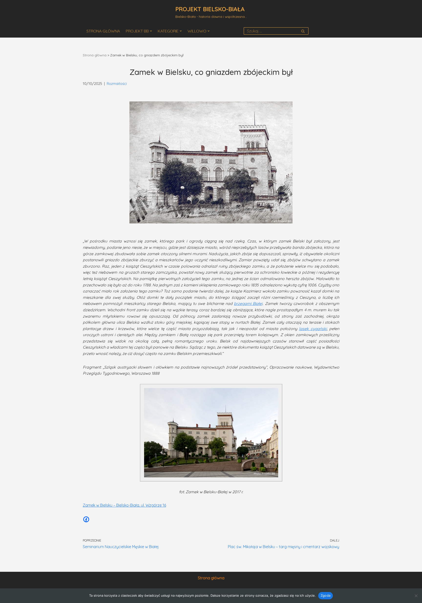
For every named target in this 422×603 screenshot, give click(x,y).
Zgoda (325, 595)
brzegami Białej (248, 303)
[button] (151, 31)
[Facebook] (86, 519)
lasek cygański (313, 328)
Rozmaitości (117, 83)
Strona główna (94, 55)
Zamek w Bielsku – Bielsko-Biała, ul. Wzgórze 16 (124, 505)
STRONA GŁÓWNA (103, 31)
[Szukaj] (302, 31)
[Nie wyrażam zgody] (415, 595)
